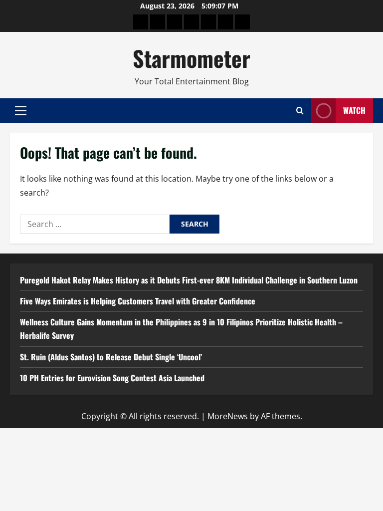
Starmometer (191, 58)
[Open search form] (300, 110)
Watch (354, 110)
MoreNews (227, 416)
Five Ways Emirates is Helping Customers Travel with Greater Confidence (137, 301)
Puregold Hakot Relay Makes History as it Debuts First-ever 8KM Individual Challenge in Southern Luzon (189, 280)
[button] (20, 110)
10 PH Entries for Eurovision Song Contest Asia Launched (112, 378)
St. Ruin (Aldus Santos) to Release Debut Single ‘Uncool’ (111, 357)
